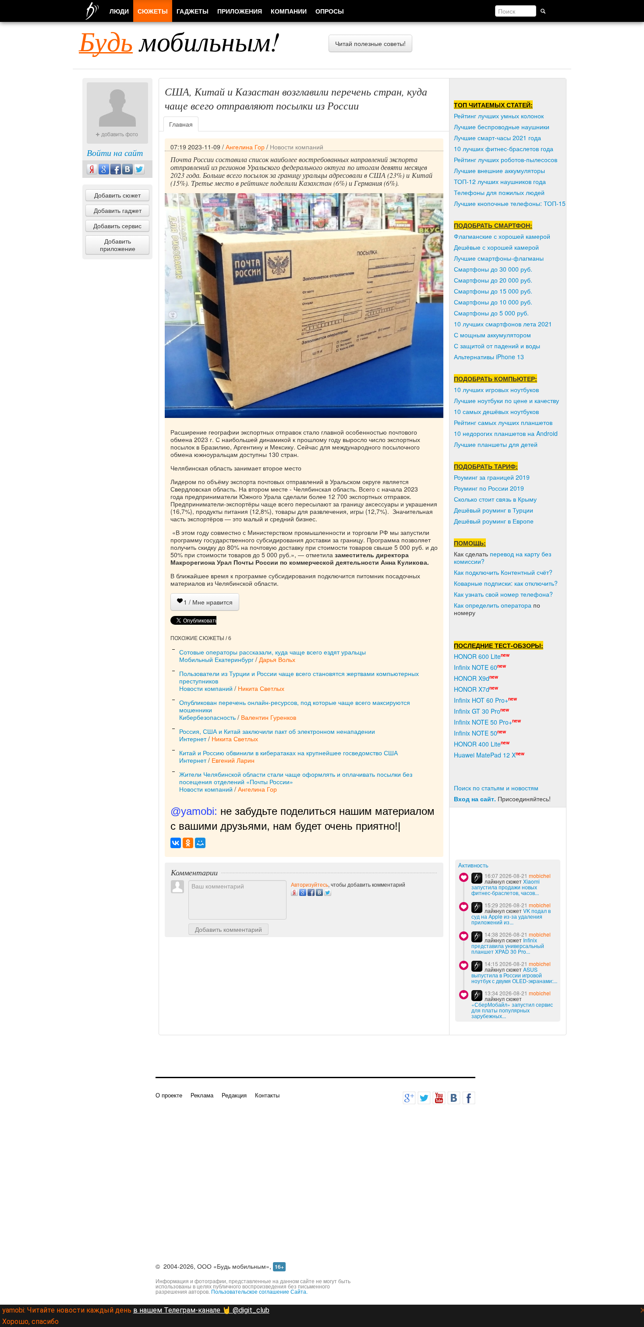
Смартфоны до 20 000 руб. (493, 280)
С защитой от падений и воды (497, 345)
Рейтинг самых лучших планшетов (503, 422)
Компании (289, 11)
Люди (119, 11)
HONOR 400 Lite (477, 744)
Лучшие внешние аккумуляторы (499, 170)
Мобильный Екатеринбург (216, 659)
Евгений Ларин (233, 760)
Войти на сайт (115, 152)
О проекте (169, 1095)
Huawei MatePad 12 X (485, 754)
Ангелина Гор (245, 146)
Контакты (267, 1095)
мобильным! (179, 40)
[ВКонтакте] (175, 843)
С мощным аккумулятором (492, 334)
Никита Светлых (261, 688)
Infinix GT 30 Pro (477, 711)
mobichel (540, 875)
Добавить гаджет (118, 210)
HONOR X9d (471, 678)
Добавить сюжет (117, 195)
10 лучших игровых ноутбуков (496, 389)
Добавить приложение (117, 245)
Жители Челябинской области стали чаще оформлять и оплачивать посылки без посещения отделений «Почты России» (295, 778)
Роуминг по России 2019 (489, 488)
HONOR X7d (471, 689)
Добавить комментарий (228, 929)
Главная (181, 124)
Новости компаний (296, 146)
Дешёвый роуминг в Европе (494, 521)
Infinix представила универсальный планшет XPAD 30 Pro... (507, 945)
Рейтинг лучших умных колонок (499, 115)
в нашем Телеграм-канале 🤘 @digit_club (201, 1310)
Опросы (329, 11)
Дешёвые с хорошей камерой (496, 247)
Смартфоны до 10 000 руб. (493, 301)
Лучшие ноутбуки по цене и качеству (506, 400)
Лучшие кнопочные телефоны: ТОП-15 (510, 203)
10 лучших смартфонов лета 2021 (503, 323)
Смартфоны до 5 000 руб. (491, 312)
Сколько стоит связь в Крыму (495, 499)
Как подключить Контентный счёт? (503, 572)
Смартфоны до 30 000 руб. (493, 269)
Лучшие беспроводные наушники (501, 126)
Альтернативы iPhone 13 (489, 356)
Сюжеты (153, 11)
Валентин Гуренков (268, 717)
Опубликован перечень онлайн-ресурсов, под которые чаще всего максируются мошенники (294, 706)
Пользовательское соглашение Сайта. (259, 1291)
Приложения (239, 11)
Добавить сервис (117, 225)
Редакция (234, 1095)
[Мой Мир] (200, 843)
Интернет (192, 738)
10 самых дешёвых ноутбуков (496, 411)
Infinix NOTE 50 (475, 733)
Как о (461, 605)
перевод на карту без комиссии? (502, 557)
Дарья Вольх (277, 659)
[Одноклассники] (188, 843)
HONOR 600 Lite (477, 656)
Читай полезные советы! (370, 43)
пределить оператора (500, 605)
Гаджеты (193, 11)
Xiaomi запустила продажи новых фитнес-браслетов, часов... (505, 887)
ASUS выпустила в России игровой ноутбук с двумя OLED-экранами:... (514, 975)
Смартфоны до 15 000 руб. (493, 291)
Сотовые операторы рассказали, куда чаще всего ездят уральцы (272, 652)
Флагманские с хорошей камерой (502, 236)
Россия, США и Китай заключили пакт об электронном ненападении (277, 731)
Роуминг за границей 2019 (492, 477)
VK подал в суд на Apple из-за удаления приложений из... (511, 916)
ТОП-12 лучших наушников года (500, 181)
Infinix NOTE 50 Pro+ (483, 722)
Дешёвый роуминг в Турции (493, 510)
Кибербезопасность (207, 717)
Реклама (202, 1095)
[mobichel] (476, 878)
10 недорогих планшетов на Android (506, 433)
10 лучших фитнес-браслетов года (503, 148)
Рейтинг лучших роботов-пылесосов (505, 159)
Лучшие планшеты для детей (496, 444)
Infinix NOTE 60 (475, 667)
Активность (473, 865)
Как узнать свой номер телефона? (503, 594)
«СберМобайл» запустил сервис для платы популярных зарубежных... (512, 1010)
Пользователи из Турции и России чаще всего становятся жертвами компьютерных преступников (299, 677)
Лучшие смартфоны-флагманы (499, 258)
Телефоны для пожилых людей (499, 192)
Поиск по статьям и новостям (496, 787)
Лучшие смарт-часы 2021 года (497, 137)
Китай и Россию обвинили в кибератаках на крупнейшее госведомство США (288, 752)
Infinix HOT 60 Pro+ (481, 700)
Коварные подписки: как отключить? (506, 583)
